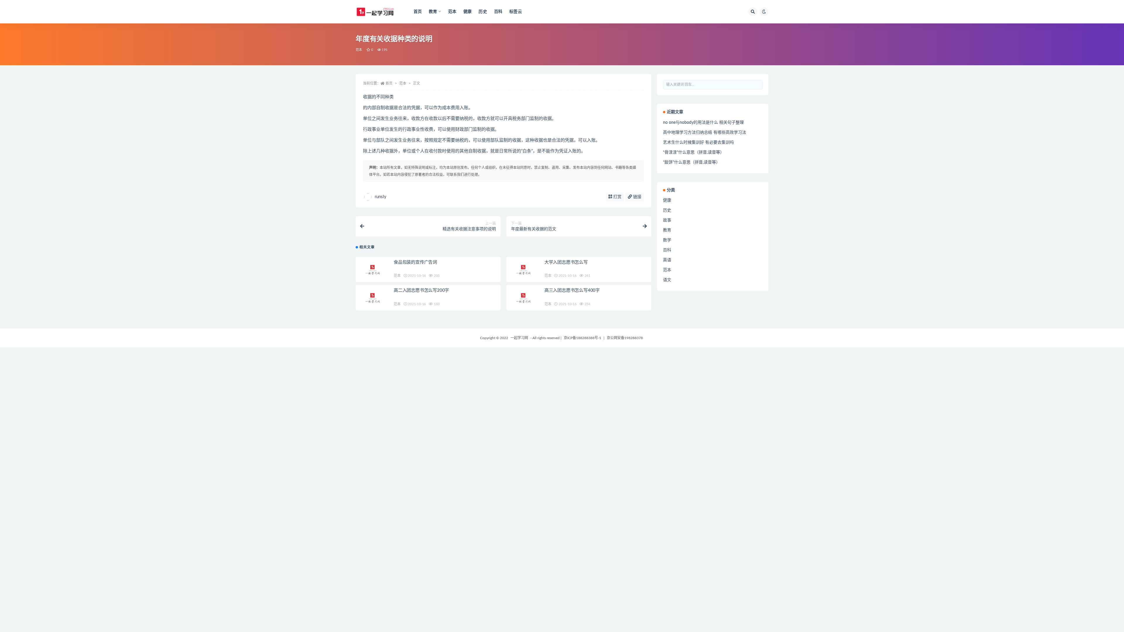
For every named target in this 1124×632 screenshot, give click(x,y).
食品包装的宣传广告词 (415, 262)
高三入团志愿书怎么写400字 (572, 290)
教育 (667, 230)
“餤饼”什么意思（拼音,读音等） (691, 162)
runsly (380, 197)
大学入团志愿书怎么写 (566, 262)
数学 (667, 240)
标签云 (515, 12)
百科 (498, 12)
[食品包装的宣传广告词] (373, 269)
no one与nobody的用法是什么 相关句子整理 (703, 123)
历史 (483, 12)
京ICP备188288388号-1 (582, 338)
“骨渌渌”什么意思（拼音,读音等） (693, 152)
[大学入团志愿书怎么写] (524, 269)
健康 (467, 12)
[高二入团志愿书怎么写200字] (373, 298)
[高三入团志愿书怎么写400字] (524, 298)
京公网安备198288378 (625, 338)
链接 (636, 197)
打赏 (616, 197)
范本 (452, 12)
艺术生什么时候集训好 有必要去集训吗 (698, 142)
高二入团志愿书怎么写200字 (421, 290)
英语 (667, 260)
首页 (418, 12)
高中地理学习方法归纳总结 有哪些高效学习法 (704, 132)
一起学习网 (519, 338)
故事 (667, 220)
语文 (667, 280)
